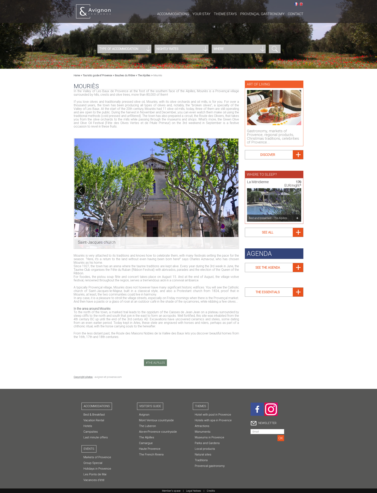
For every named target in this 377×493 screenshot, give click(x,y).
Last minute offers (95, 437)
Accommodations (173, 14)
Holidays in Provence (97, 468)
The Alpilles (144, 75)
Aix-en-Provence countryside (158, 431)
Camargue (146, 443)
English (301, 4)
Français (296, 4)
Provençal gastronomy (262, 14)
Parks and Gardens (207, 443)
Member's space (171, 490)
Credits (211, 490)
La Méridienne (258, 182)
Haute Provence (149, 449)
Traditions (201, 460)
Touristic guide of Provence (97, 75)
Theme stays (225, 14)
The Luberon (147, 426)
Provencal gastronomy (210, 466)
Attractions (202, 426)
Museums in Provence (209, 437)
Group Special (92, 463)
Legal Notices (193, 490)
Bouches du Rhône (125, 75)
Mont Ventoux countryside (156, 420)
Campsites (90, 431)
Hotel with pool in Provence (213, 414)
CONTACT (295, 14)
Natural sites (203, 454)
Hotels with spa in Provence (213, 420)
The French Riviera (151, 454)
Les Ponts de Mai (94, 474)
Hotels (87, 426)
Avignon (144, 414)
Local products (205, 449)
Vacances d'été (93, 480)
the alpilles (156, 362)
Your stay (201, 14)
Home (77, 75)
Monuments (202, 431)
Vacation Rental (93, 420)
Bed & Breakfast (94, 414)
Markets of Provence (97, 457)
